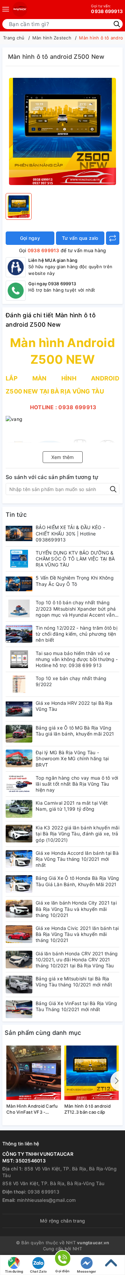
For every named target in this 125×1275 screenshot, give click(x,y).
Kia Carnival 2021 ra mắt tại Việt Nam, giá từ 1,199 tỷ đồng (72, 806)
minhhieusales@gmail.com (46, 1200)
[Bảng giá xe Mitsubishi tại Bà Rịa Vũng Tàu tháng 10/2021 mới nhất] (19, 984)
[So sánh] (112, 238)
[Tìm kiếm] (117, 24)
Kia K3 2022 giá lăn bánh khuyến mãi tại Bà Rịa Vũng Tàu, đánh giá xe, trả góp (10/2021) (77, 833)
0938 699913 (107, 9)
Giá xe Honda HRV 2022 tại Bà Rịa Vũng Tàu (74, 706)
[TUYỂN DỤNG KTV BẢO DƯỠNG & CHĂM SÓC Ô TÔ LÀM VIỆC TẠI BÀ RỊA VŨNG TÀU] (19, 559)
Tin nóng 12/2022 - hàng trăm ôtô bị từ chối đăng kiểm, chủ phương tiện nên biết (76, 634)
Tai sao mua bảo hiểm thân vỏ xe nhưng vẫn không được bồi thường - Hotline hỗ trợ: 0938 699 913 (77, 659)
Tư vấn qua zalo (80, 238)
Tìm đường (14, 1271)
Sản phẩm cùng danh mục (43, 1032)
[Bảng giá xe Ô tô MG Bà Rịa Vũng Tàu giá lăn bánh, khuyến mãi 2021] (19, 734)
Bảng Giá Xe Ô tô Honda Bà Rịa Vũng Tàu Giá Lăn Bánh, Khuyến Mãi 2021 (77, 881)
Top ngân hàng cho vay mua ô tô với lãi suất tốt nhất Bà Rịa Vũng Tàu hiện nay (77, 784)
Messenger (86, 1271)
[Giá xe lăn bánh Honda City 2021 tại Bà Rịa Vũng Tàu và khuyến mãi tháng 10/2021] (19, 909)
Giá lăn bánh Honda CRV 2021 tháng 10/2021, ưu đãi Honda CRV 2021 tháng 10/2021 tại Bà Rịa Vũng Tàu (77, 959)
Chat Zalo (38, 1271)
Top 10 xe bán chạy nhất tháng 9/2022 (71, 681)
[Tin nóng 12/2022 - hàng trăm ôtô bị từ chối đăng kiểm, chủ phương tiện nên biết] (19, 634)
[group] (62, 131)
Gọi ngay (30, 238)
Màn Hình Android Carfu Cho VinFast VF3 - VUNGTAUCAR (32, 1109)
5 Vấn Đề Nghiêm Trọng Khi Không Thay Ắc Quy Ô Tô (75, 581)
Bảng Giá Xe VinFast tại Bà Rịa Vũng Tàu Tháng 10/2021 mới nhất (76, 1006)
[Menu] (5, 9)
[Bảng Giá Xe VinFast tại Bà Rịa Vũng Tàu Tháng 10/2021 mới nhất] (19, 1009)
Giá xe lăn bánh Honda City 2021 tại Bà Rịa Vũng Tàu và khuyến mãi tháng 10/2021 (76, 909)
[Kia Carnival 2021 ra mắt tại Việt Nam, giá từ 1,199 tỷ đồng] (19, 809)
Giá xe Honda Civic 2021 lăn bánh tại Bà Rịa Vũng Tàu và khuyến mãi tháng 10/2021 (77, 934)
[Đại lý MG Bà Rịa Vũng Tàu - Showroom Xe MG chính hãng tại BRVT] (19, 758)
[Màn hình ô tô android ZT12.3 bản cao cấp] (91, 1072)
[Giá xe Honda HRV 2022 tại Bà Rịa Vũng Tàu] (19, 709)
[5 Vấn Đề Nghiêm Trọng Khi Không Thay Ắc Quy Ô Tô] (19, 584)
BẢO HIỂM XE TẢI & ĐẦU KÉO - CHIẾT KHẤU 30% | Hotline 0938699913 (70, 533)
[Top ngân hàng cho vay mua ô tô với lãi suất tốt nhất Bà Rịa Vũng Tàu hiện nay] (19, 784)
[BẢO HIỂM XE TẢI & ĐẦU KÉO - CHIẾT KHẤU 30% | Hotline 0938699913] (19, 533)
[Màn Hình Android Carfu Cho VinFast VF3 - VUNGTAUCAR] (33, 1072)
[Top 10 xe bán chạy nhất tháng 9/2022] (19, 684)
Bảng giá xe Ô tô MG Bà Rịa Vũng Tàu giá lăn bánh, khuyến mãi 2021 (75, 731)
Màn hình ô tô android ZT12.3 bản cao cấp (87, 1109)
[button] (115, 1081)
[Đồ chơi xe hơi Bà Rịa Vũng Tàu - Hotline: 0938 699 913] (19, 9)
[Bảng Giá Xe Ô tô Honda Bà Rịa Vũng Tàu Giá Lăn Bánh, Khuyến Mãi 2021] (19, 884)
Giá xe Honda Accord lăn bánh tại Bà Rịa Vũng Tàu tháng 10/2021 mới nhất (77, 859)
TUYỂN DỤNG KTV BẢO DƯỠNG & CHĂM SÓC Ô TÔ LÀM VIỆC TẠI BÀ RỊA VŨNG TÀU (75, 559)
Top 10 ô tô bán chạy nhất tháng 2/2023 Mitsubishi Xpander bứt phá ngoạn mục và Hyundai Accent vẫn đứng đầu (76, 609)
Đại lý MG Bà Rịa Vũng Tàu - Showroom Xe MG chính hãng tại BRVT (72, 758)
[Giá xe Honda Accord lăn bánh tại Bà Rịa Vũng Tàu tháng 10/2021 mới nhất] (19, 859)
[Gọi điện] (62, 1259)
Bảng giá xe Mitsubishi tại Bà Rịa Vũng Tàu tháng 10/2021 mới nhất (74, 981)
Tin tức (16, 514)
